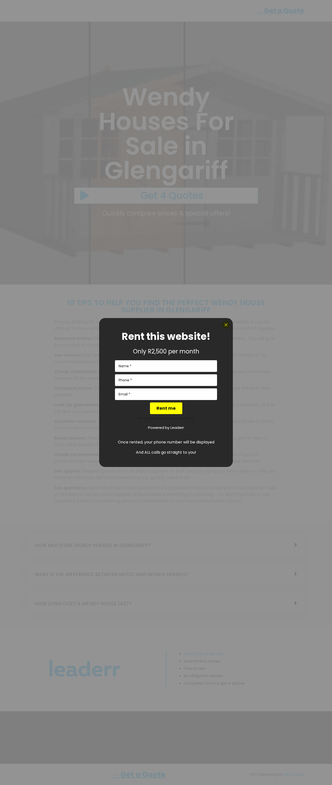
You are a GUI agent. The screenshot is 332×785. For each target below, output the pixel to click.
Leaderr (177, 427)
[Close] (226, 325)
